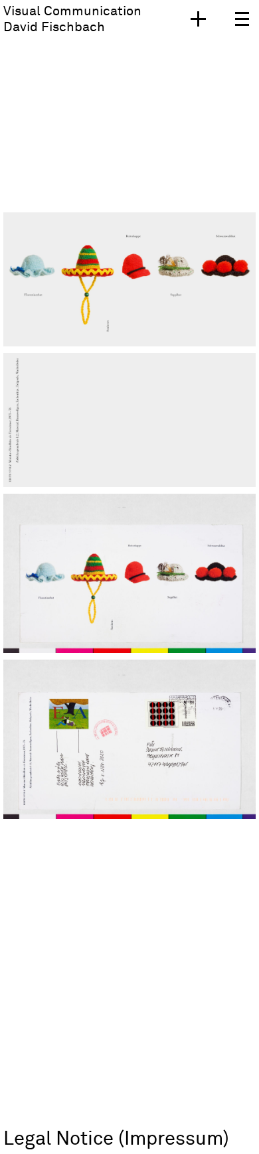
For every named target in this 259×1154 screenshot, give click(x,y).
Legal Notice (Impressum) (116, 1139)
